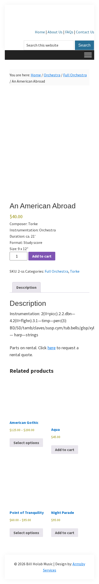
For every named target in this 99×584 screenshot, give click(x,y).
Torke (75, 271)
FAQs (69, 32)
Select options (26, 442)
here (52, 347)
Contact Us (85, 32)
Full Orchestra (75, 74)
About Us (55, 32)
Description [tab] (26, 287)
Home (40, 32)
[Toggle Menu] (88, 55)
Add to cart (41, 256)
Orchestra (52, 74)
